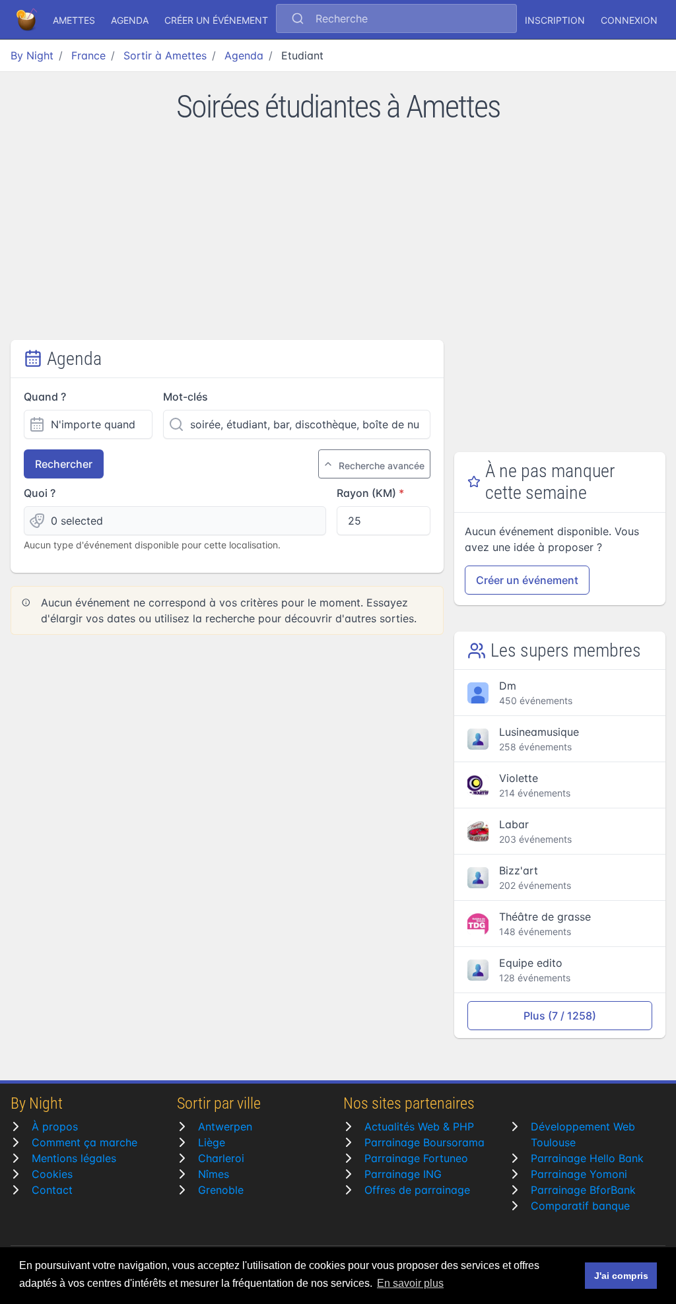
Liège (211, 1142)
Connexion (629, 20)
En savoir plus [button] (410, 1283)
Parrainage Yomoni (579, 1174)
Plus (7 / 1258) (560, 1015)
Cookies (52, 1174)
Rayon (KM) (366, 493)
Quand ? (45, 396)
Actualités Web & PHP (419, 1126)
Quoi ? (39, 493)
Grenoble (221, 1189)
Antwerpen (225, 1126)
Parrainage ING (403, 1174)
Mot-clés (185, 396)
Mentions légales (74, 1158)
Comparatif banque (580, 1205)
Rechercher (63, 464)
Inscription (555, 20)
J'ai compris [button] (621, 1275)
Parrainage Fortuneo (416, 1158)
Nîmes (213, 1174)
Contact (52, 1189)
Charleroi (221, 1158)
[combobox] (396, 20)
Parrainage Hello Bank (587, 1158)
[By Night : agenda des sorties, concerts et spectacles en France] (28, 20)
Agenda (130, 20)
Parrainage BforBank (583, 1189)
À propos (55, 1126)
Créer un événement (216, 20)
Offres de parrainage (417, 1189)
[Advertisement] (338, 240)
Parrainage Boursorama (424, 1142)
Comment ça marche (84, 1142)
